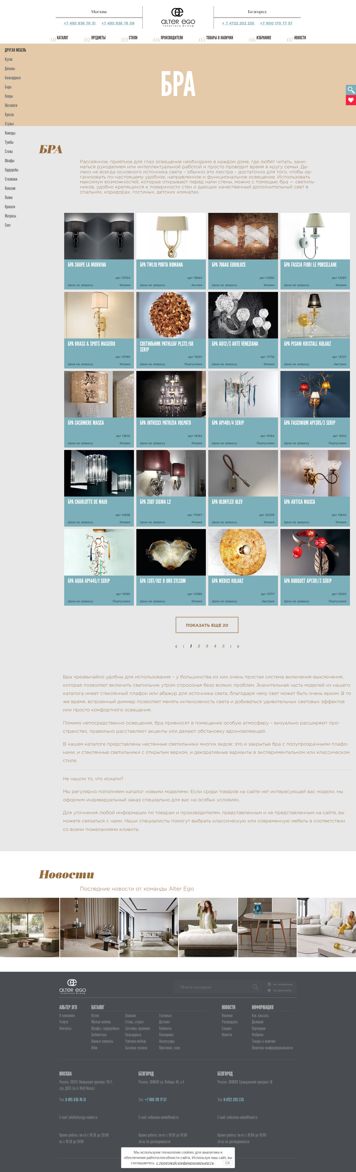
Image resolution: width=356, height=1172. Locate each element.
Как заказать (260, 1015)
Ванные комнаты (102, 1041)
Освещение (166, 1034)
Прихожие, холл (169, 1048)
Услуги (63, 1022)
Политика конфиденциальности (272, 1048)
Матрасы (10, 216)
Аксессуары (167, 1041)
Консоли (10, 188)
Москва (99, 11)
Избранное (263, 37)
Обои (94, 1048)
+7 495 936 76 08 (117, 23)
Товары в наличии (219, 37)
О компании (67, 1015)
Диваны (10, 68)
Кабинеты (165, 1028)
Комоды (10, 133)
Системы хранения (137, 1028)
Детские (164, 1022)
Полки (9, 197)
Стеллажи (11, 179)
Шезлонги (11, 105)
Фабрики (257, 1034)
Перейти (30, 944)
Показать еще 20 (207, 625)
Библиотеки (99, 1034)
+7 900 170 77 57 (276, 23)
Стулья (9, 124)
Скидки (227, 1028)
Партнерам (259, 1028)
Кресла (9, 114)
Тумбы (9, 142)
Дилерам (257, 1022)
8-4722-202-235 (234, 1099)
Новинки (227, 1015)
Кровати (10, 206)
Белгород (257, 11)
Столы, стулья (134, 1022)
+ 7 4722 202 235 (238, 23)
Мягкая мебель (101, 1022)
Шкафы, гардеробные (105, 1028)
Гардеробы (11, 170)
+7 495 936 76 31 (80, 23)
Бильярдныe (13, 77)
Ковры (9, 96)
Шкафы (10, 160)
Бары (8, 87)
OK (227, 1163)
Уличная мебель (135, 1041)
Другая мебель (15, 50)
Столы (9, 151)
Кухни (9, 59)
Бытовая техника (136, 1048)
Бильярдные (133, 1034)
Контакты (65, 1028)
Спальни (130, 1015)
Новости (300, 37)
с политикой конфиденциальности (185, 1163)
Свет (8, 225)
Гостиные (165, 1015)
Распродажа (230, 1022)
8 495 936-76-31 (75, 1099)
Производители (172, 37)
